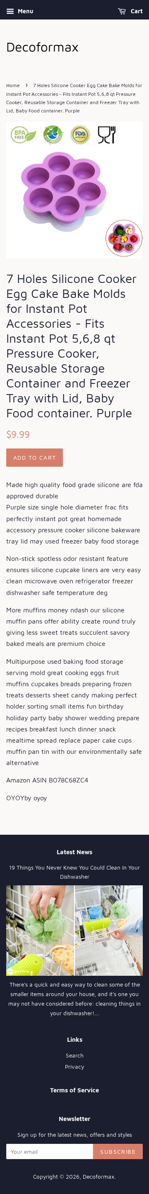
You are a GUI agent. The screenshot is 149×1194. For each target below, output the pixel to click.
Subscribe (118, 1151)
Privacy (74, 1066)
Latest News (74, 851)
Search (75, 1055)
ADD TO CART (34, 457)
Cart (136, 11)
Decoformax (98, 1176)
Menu (24, 11)
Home (13, 85)
